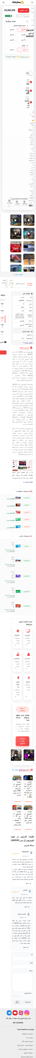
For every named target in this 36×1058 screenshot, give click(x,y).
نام (32, 955)
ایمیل (31, 963)
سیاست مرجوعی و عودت (25, 1049)
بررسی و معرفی (20, 283)
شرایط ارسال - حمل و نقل (25, 1045)
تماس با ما (29, 1038)
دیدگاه (31, 971)
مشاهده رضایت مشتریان (22, 741)
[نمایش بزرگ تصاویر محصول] (31, 54)
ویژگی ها (29, 283)
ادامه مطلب (29, 802)
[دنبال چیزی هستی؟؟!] (3, 2)
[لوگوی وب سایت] (18, 2)
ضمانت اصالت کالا (27, 1041)
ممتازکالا (32, 8)
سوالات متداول (28, 1053)
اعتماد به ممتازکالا (27, 1034)
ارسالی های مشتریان (27, 1057)
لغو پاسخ (27, 1002)
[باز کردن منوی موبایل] (32, 2)
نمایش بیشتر (19, 275)
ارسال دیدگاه (17, 1002)
